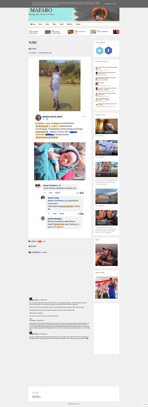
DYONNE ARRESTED (105, 132)
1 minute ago (105, 70)
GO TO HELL (102, 153)
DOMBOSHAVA (103, 202)
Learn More (107, 3)
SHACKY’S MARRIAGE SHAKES (110, 31)
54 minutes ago (105, 80)
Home (33, 24)
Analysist (100, 67)
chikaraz (100, 93)
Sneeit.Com (77, 403)
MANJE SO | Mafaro (99, 70)
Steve (99, 98)
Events (61, 24)
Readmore (101, 135)
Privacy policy (35, 392)
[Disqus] (60, 318)
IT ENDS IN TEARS (98, 101)
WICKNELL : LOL (98, 75)
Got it (114, 3)
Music (54, 24)
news (37, 30)
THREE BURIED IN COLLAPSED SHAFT (40, 32)
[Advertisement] (106, 328)
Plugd (99, 103)
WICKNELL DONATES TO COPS (64, 32)
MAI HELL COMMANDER (87, 31)
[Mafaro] (74, 20)
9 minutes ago (104, 75)
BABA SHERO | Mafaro (99, 96)
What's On (69, 24)
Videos (47, 24)
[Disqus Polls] (59, 275)
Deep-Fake (101, 72)
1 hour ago (109, 85)
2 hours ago (106, 96)
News (40, 24)
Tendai (100, 83)
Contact (78, 24)
